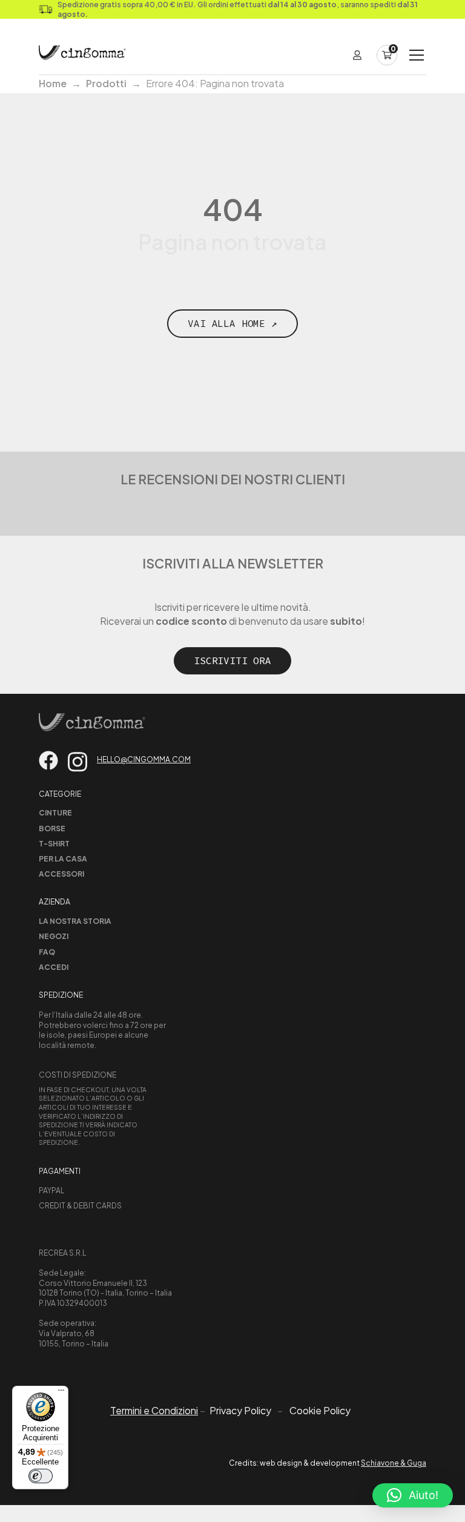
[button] (412, 1495)
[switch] (40, 1476)
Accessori (61, 874)
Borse (52, 828)
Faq (47, 952)
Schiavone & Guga (393, 1463)
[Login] (357, 55)
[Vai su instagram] (77, 762)
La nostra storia (75, 921)
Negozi (53, 936)
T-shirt (54, 844)
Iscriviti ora (232, 660)
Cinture (55, 813)
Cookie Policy (320, 1411)
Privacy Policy (240, 1411)
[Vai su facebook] (48, 760)
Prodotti (106, 83)
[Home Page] (82, 55)
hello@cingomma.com (144, 759)
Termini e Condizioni (154, 1410)
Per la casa (63, 859)
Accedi (53, 967)
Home (53, 83)
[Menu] (61, 1393)
